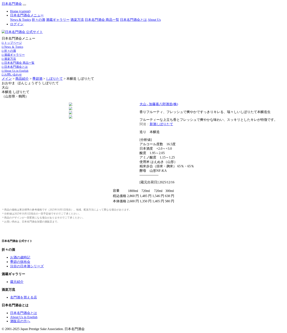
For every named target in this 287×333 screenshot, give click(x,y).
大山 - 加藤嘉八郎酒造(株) (159, 104)
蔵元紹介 (17, 282)
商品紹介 (22, 78)
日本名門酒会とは (133, 19)
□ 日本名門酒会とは (15, 66)
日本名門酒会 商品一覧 (102, 19)
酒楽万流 (77, 19)
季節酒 (37, 78)
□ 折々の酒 (9, 50)
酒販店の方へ (20, 321)
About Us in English (23, 317)
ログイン (17, 24)
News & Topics (20, 19)
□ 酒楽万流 (9, 58)
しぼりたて (54, 78)
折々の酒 (38, 19)
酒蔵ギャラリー (58, 19)
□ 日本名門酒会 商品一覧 (18, 62)
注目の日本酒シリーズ (27, 266)
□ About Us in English (15, 70)
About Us (154, 19)
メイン (7, 78)
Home (20, 11)
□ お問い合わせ (12, 74)
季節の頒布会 (20, 262)
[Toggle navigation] (24, 4)
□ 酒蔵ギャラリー (13, 54)
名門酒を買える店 (23, 297)
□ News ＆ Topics (12, 46)
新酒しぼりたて (161, 124)
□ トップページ (12, 42)
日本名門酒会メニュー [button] (27, 15)
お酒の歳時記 (20, 257)
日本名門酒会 (12, 3)
